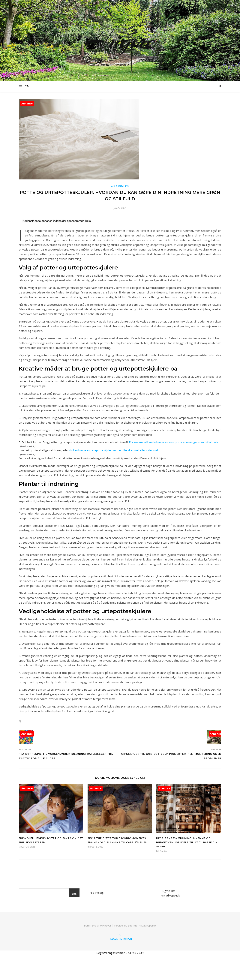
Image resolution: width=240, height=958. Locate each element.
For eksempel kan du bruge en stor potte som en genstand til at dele (173, 442)
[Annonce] (51, 832)
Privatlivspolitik (170, 895)
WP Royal (105, 925)
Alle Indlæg (120, 186)
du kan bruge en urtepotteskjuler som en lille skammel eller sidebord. (113, 450)
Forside (118, 925)
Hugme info (168, 891)
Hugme (120, 40)
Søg (74, 893)
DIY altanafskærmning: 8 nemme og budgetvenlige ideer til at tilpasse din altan (187, 842)
